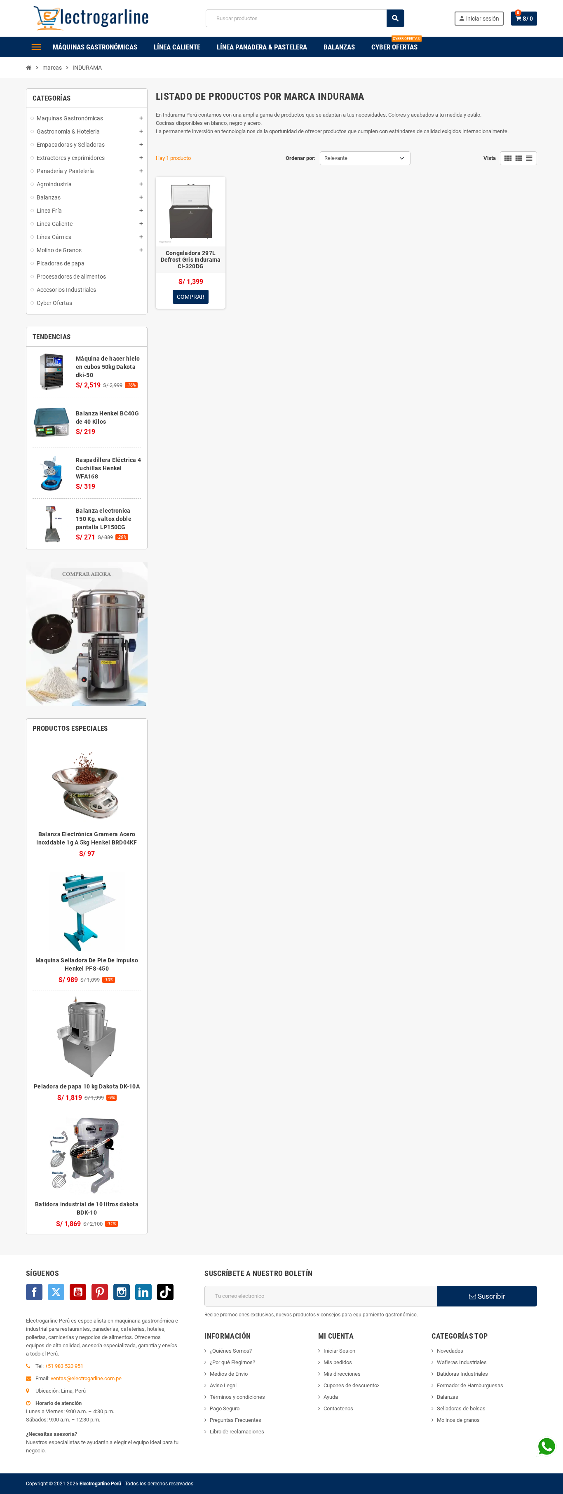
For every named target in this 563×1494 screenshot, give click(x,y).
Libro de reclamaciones (237, 1431)
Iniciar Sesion (339, 1351)
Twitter (56, 1292)
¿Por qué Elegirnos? (232, 1362)
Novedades (450, 1351)
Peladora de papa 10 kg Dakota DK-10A (87, 1086)
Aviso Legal (223, 1385)
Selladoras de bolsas (461, 1408)
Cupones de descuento (350, 1385)
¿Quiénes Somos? (231, 1351)
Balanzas (447, 1397)
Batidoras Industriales (462, 1374)
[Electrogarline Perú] (91, 18)
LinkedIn (143, 1292)
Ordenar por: (301, 158)
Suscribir (490, 1296)
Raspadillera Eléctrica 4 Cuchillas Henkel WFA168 (108, 468)
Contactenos (338, 1408)
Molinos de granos (458, 1420)
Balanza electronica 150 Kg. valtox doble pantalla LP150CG (103, 518)
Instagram (121, 1292)
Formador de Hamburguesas (470, 1385)
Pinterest (99, 1292)
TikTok (165, 1292)
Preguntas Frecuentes (235, 1420)
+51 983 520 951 (64, 1366)
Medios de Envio (229, 1374)
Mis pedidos (338, 1362)
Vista (489, 158)
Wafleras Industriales (462, 1362)
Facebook (34, 1292)
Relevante (335, 158)
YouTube (78, 1292)
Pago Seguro (224, 1408)
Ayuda (331, 1397)
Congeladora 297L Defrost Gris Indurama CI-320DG (191, 260)
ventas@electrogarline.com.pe (86, 1378)
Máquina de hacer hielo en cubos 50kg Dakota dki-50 (108, 366)
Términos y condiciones (237, 1397)
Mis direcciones (342, 1374)
